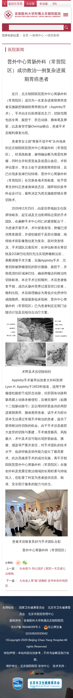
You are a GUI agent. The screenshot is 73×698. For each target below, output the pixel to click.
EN (55, 3)
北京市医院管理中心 (41, 614)
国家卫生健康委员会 (32, 607)
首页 (25, 35)
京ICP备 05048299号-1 (26, 627)
